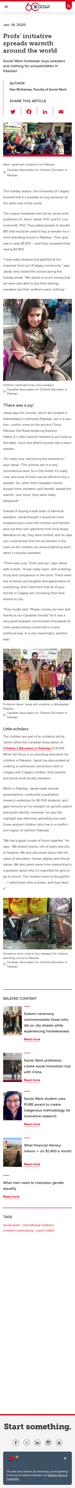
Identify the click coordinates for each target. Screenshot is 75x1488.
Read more (32, 1039)
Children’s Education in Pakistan (27, 748)
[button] (15, 111)
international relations (38, 1225)
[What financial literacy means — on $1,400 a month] (12, 1152)
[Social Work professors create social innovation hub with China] (12, 1067)
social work (11, 1225)
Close (65, 1461)
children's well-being (18, 1230)
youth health (45, 1230)
